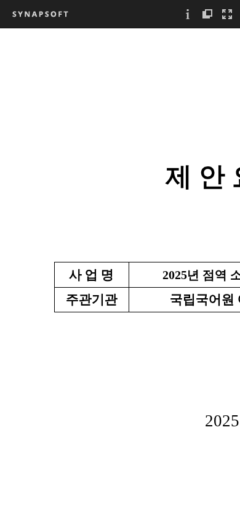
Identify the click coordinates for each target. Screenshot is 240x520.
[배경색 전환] (207, 14)
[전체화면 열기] (227, 14)
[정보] (188, 14)
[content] (120, 274)
